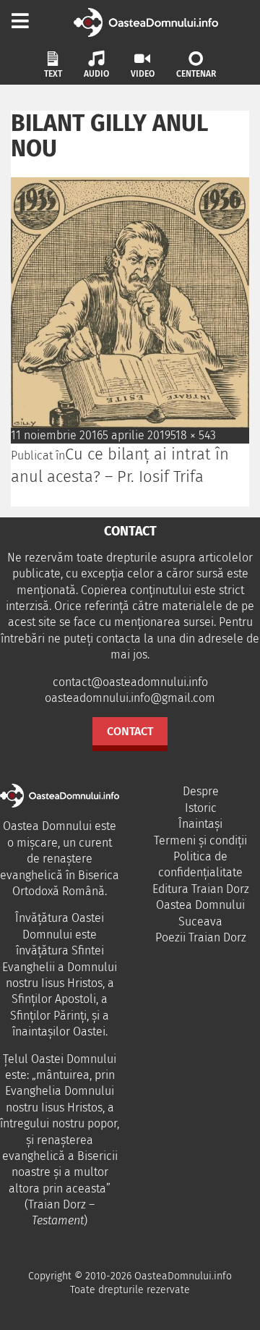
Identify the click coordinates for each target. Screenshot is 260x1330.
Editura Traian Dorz (200, 889)
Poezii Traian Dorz (200, 937)
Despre (201, 791)
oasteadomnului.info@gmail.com (130, 698)
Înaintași (200, 824)
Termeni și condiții (200, 840)
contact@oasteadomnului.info (130, 682)
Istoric (201, 808)
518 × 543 (193, 435)
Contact (130, 731)
